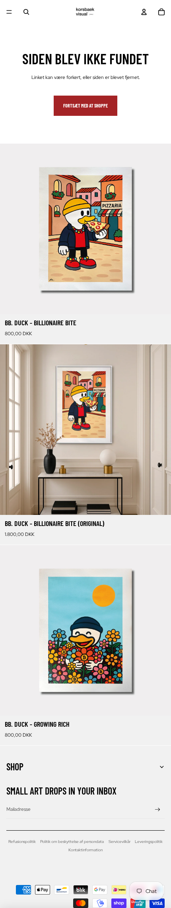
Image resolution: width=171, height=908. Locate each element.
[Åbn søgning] (26, 12)
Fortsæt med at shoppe (85, 105)
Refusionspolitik (22, 841)
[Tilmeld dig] (158, 810)
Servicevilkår (119, 841)
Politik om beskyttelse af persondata (72, 841)
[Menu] (9, 12)
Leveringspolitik (149, 841)
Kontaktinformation (85, 849)
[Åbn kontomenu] (144, 12)
